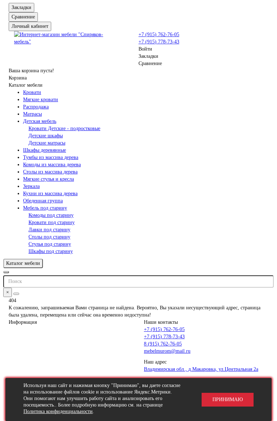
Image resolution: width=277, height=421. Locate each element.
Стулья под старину (49, 244)
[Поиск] (16, 294)
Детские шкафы (45, 135)
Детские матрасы (46, 143)
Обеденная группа (43, 200)
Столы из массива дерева (50, 172)
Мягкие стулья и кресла (48, 179)
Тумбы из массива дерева (50, 157)
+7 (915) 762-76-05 (158, 34)
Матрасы (32, 114)
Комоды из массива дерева (52, 164)
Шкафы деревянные (44, 150)
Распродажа (36, 106)
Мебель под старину (45, 208)
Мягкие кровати (40, 99)
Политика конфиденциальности (58, 411)
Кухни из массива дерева (50, 193)
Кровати (32, 92)
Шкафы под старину (50, 251)
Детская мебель (39, 121)
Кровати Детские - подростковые (64, 128)
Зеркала (31, 186)
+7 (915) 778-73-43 (158, 41)
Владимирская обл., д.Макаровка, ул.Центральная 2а (201, 369)
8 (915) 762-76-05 (163, 344)
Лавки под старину (49, 229)
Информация (23, 322)
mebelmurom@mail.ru (167, 351)
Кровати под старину (51, 222)
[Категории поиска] (6, 272)
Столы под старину (49, 237)
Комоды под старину (51, 215)
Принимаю (227, 399)
